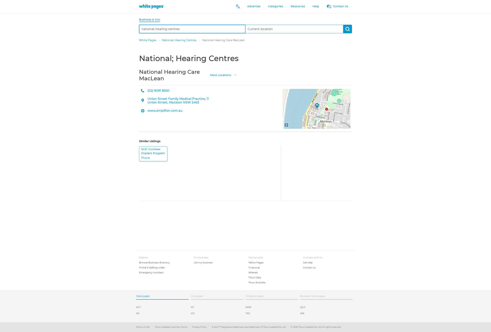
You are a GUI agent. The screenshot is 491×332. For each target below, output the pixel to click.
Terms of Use (143, 327)
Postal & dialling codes (152, 267)
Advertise (253, 6)
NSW (248, 307)
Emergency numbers (151, 272)
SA (137, 313)
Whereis (253, 272)
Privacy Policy (199, 327)
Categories (275, 6)
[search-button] (347, 29)
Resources (298, 6)
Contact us (309, 267)
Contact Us (340, 6)
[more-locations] (235, 74)
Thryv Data (254, 277)
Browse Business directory (154, 262)
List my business (203, 262)
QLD (302, 307)
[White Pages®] (151, 6)
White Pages (148, 40)
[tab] (151, 20)
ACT (138, 307)
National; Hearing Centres (179, 40)
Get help (308, 262)
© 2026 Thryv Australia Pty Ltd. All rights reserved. (316, 327)
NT (192, 307)
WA (302, 313)
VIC (193, 313)
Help (316, 6)
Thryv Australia (256, 282)
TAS (248, 313)
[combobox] (192, 29)
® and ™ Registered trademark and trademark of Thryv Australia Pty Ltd (249, 327)
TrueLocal (254, 267)
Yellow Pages (256, 262)
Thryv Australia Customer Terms (171, 327)
